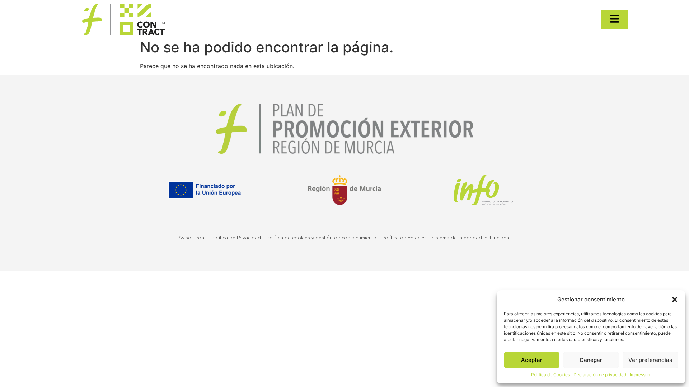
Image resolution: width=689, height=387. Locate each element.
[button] (674, 299)
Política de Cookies (550, 374)
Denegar (591, 360)
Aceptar (531, 360)
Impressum (640, 374)
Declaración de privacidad (599, 374)
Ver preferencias (650, 360)
